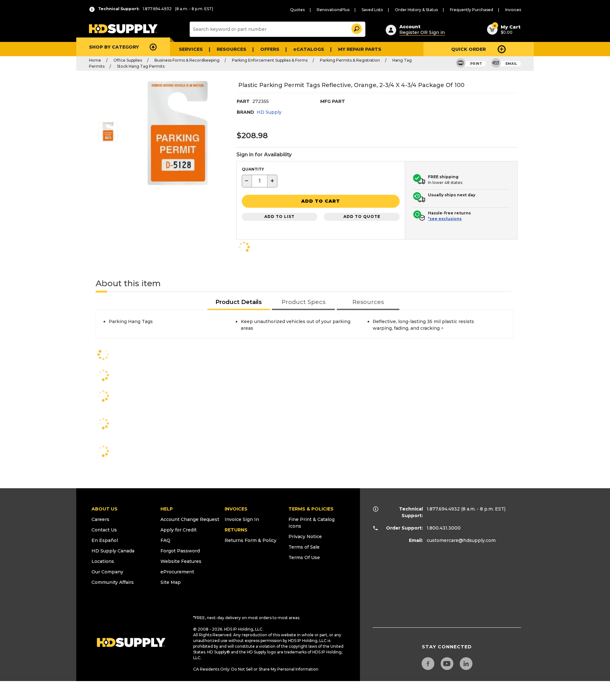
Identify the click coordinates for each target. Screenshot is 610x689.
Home (95, 60)
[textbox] (260, 181)
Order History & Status (416, 9)
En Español (105, 540)
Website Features (180, 561)
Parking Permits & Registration (350, 60)
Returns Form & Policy (250, 540)
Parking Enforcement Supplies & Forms (270, 60)
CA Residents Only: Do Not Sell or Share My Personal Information (255, 669)
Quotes (297, 9)
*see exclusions (445, 218)
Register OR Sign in (422, 32)
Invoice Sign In (242, 519)
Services (191, 49)
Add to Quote (361, 216)
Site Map (170, 582)
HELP (166, 509)
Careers (100, 519)
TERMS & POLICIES (311, 509)
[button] (356, 27)
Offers (269, 49)
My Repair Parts (359, 49)
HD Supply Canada (113, 551)
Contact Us (104, 530)
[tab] (238, 302)
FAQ (165, 540)
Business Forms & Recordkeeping (187, 60)
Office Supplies (127, 60)
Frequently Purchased (471, 9)
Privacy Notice (305, 536)
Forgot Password (180, 551)
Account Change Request (189, 519)
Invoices (513, 9)
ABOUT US (105, 509)
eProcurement (177, 572)
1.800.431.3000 (444, 528)
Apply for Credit (178, 530)
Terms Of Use (304, 557)
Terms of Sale (304, 547)
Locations (103, 561)
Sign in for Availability (264, 155)
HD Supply (269, 112)
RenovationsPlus (333, 9)
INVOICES (236, 509)
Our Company (107, 572)
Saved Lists (372, 9)
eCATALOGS (308, 49)
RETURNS (236, 530)
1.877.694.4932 (443, 509)
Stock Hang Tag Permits (141, 66)
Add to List (279, 216)
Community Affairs (113, 582)
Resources (231, 49)
